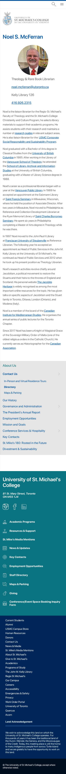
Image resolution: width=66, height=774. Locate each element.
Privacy (9, 697)
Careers (9, 684)
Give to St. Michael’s (16, 658)
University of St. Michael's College (32, 482)
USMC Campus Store (17, 628)
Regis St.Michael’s (15, 676)
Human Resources (15, 633)
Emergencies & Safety (17, 693)
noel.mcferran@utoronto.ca (30, 87)
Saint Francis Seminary (18, 199)
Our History (10, 400)
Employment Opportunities (19, 418)
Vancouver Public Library (28, 190)
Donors (9, 637)
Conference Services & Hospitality (24, 430)
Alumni (9, 624)
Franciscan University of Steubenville (25, 240)
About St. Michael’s (15, 654)
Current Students (14, 620)
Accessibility (12, 689)
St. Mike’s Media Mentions (19, 539)
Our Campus (12, 680)
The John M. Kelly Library (18, 671)
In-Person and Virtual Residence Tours (25, 381)
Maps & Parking (12, 392)
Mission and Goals (14, 424)
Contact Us (10, 374)
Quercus (10, 710)
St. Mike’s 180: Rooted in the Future (25, 443)
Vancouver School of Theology (24, 161)
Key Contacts (11, 437)
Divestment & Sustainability (20, 449)
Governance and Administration (22, 406)
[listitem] (6, 508)
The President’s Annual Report (21, 412)
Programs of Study (15, 667)
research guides (23, 133)
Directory (10, 387)
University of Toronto (16, 706)
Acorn (8, 714)
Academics (11, 663)
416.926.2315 (21, 103)
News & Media (13, 646)
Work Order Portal (15, 701)
